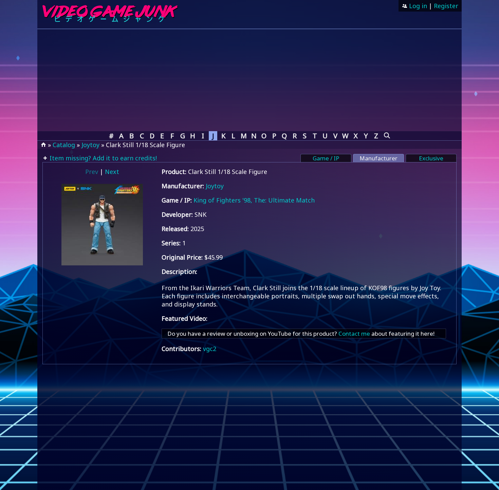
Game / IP (326, 158)
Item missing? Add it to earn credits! (102, 158)
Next (112, 172)
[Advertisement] (249, 80)
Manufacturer (378, 158)
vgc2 (209, 349)
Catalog (64, 145)
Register (446, 6)
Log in (417, 6)
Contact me (354, 333)
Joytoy (90, 145)
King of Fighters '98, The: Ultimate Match (254, 200)
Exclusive (431, 158)
